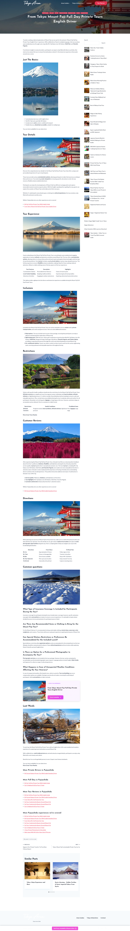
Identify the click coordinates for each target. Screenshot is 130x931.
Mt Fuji (56, 13)
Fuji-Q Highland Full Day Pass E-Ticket (34, 785)
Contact (89, 3)
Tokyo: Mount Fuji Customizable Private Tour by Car (66, 846)
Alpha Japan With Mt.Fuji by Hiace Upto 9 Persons (37, 832)
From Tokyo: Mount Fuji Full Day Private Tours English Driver (40, 206)
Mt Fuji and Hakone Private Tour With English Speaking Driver (40, 491)
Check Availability (54, 697)
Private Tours (71, 13)
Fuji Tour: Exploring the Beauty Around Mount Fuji (37, 802)
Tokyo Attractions (92, 918)
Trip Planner (101, 3)
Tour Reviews (84, 13)
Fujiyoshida (45, 13)
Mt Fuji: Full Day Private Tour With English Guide (37, 204)
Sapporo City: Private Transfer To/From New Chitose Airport (35, 847)
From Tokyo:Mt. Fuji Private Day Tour (34, 799)
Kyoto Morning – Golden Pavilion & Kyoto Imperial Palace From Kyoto (65, 884)
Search (86, 40)
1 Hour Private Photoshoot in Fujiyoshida (35, 830)
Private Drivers (63, 13)
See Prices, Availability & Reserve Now (64, 928)
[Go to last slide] (27, 876)
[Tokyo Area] (32, 3)
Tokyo (78, 13)
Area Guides (80, 918)
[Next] (76, 876)
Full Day (51, 13)
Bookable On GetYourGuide (30, 839)
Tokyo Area (60, 26)
